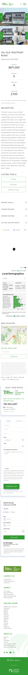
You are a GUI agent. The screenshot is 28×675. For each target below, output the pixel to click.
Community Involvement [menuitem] (10, 644)
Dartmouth (21, 377)
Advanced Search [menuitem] (8, 592)
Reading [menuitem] (6, 611)
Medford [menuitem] (6, 610)
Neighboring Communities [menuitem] (10, 606)
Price (4, 516)
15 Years (13, 512)
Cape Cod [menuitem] (6, 626)
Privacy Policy (6, 480)
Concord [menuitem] (6, 623)
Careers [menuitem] (6, 642)
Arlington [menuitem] (6, 616)
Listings (7, 377)
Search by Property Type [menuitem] (10, 596)
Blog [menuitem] (5, 639)
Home (2, 377)
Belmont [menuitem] (6, 613)
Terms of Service (9, 492)
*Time (4, 443)
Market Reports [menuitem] (8, 628)
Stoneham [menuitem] (6, 615)
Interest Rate (6, 528)
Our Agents (11, 411)
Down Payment (7, 522)
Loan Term (5, 508)
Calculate (14, 537)
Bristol (15, 377)
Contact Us (5, 411)
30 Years (7, 512)
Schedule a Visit (19, 421)
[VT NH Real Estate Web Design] (14, 671)
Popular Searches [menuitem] (8, 597)
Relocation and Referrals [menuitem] (10, 647)
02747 (4, 379)
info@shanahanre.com (9, 581)
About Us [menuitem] (6, 637)
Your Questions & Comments (10, 449)
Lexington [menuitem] (6, 618)
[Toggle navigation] (24, 4)
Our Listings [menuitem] (7, 591)
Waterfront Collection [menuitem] (9, 645)
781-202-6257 (10, 404)
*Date (4, 437)
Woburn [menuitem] (6, 620)
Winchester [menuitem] (7, 608)
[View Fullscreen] (3, 333)
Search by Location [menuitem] (9, 594)
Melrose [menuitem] (6, 621)
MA (11, 377)
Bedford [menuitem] (6, 625)
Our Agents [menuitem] (6, 640)
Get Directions (14, 356)
